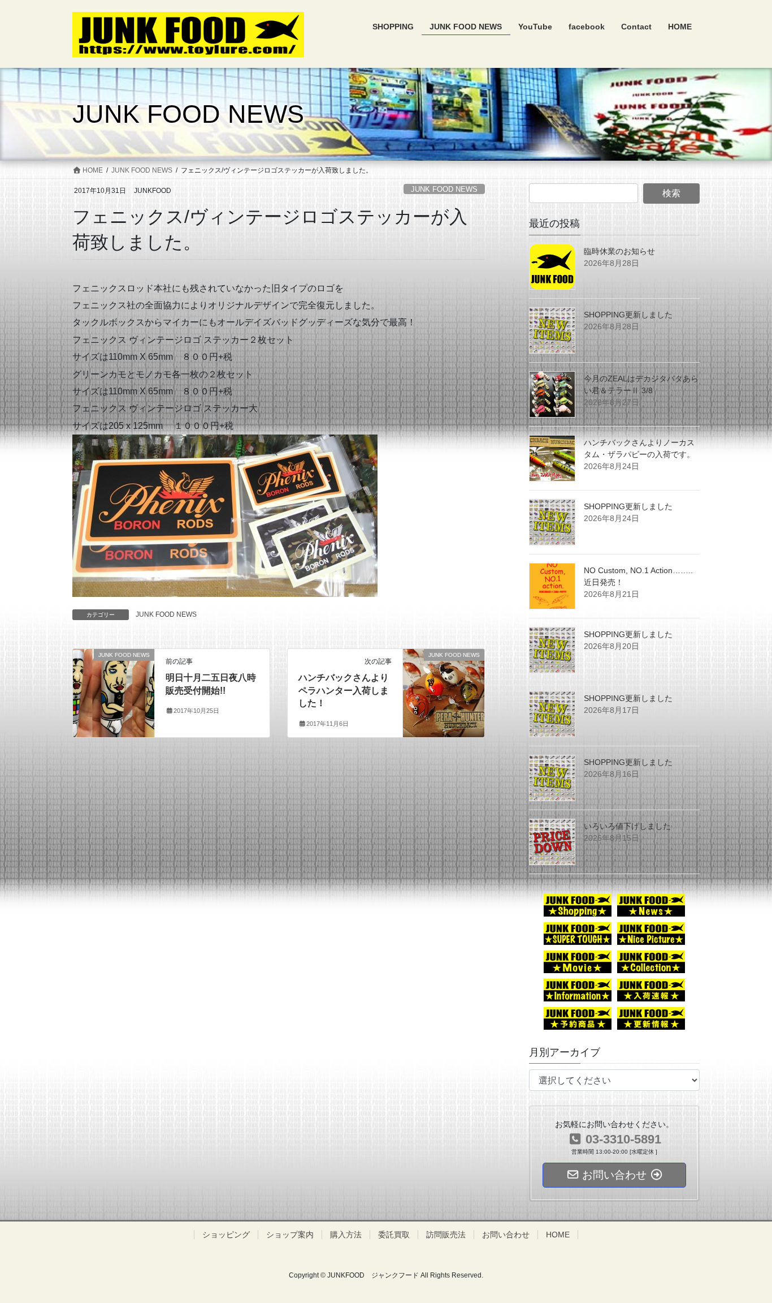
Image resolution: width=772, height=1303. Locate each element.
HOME (558, 1234)
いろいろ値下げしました (627, 826)
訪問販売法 (446, 1234)
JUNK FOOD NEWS (444, 189)
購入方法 (346, 1234)
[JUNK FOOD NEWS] (113, 678)
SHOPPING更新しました (628, 314)
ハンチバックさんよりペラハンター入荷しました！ (343, 690)
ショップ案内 (290, 1234)
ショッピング (226, 1234)
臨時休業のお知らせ (619, 251)
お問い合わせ (506, 1234)
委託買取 (394, 1234)
